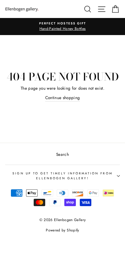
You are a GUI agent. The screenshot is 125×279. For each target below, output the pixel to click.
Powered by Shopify (62, 230)
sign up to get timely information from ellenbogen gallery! (62, 176)
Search (62, 154)
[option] (62, 26)
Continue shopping (62, 98)
